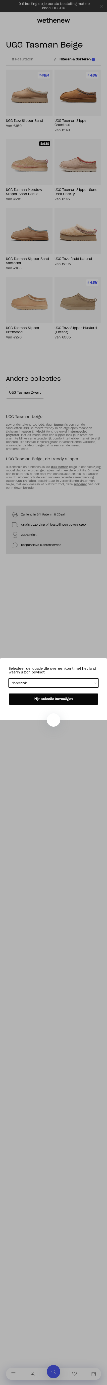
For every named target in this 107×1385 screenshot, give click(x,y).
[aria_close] (53, 720)
